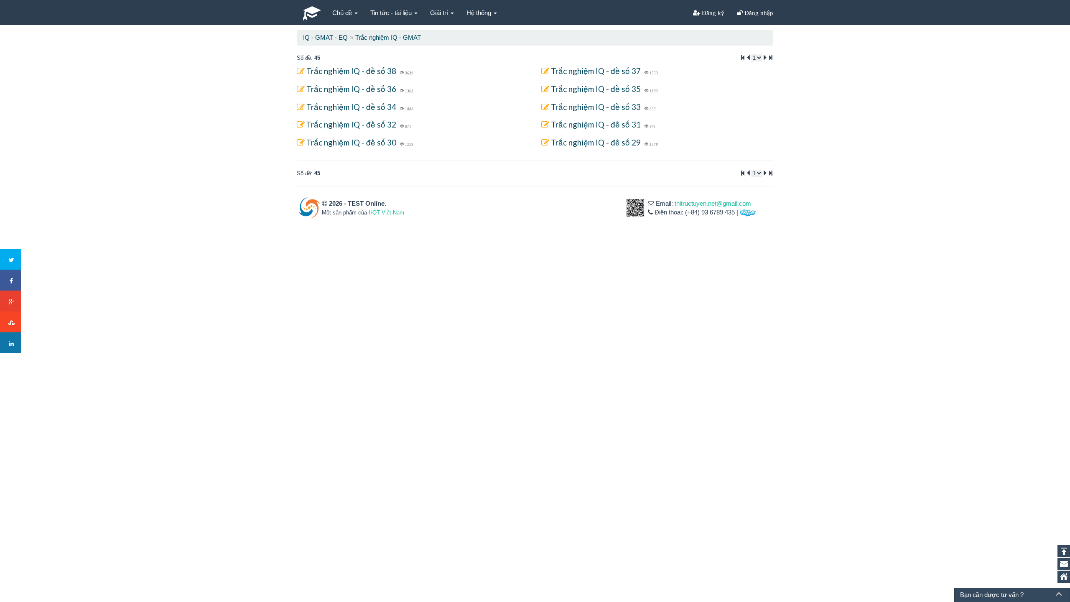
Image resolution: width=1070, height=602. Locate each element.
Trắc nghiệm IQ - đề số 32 (351, 124)
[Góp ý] (1063, 564)
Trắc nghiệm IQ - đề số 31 (596, 124)
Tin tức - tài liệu (391, 12)
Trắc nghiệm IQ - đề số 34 (351, 107)
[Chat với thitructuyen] (748, 212)
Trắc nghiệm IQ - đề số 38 (351, 71)
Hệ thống (479, 12)
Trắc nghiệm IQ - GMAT (388, 37)
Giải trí (440, 12)
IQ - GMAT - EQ (325, 37)
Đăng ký (712, 13)
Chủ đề (343, 12)
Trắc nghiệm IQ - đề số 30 (351, 142)
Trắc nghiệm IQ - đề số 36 (351, 89)
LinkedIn (10, 342)
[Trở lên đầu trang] (1063, 551)
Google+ (10, 301)
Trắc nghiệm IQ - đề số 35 (596, 89)
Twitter (10, 259)
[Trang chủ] (1063, 577)
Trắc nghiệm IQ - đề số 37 (596, 71)
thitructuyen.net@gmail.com (713, 203)
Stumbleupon (10, 321)
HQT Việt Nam (386, 212)
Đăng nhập (758, 13)
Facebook (10, 280)
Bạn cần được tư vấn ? (992, 594)
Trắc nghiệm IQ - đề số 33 (596, 107)
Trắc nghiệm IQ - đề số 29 (596, 142)
